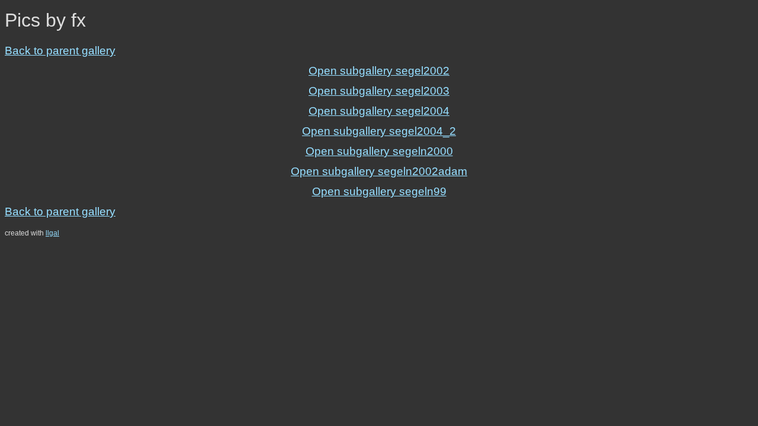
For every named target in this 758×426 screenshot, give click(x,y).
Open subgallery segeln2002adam (379, 171)
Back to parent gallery (60, 50)
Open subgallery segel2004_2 (379, 131)
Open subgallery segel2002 (379, 70)
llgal (52, 233)
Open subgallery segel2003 (379, 91)
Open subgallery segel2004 (379, 111)
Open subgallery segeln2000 (379, 151)
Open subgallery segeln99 (379, 191)
